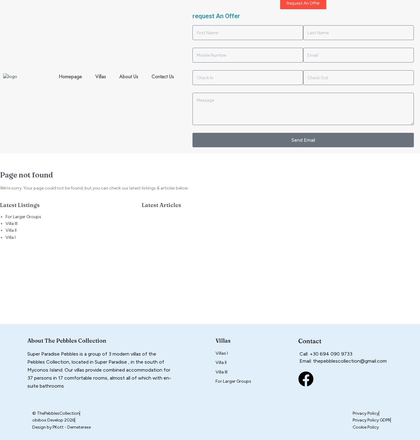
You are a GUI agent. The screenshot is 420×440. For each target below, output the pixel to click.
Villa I (11, 237)
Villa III (12, 223)
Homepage (70, 76)
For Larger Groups (23, 216)
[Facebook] (306, 379)
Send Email (303, 140)
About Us (128, 76)
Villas (100, 76)
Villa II (11, 230)
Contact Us (163, 76)
